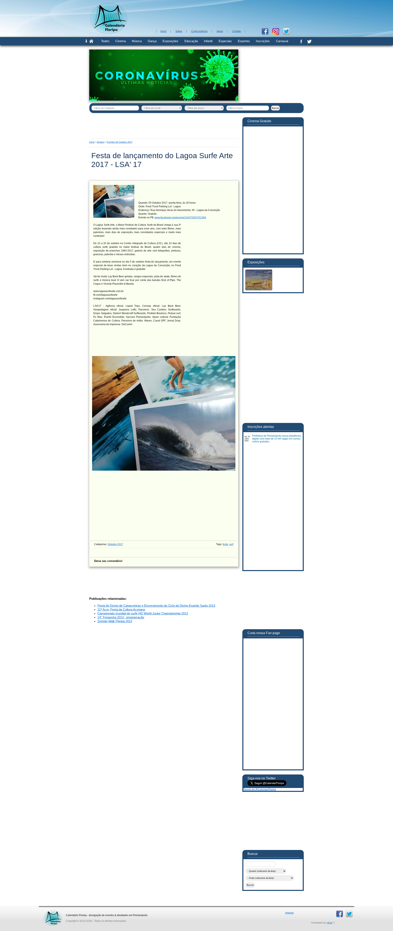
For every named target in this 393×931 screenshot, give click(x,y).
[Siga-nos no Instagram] (277, 31)
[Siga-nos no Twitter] (288, 31)
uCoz (329, 922)
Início (92, 142)
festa (225, 544)
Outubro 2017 (115, 544)
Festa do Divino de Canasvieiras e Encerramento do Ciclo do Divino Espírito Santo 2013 (156, 605)
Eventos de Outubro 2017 (119, 142)
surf (231, 544)
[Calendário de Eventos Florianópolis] (52, 911)
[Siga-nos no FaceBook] (267, 31)
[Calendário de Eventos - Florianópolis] (108, 33)
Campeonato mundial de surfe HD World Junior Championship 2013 (142, 613)
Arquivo (100, 142)
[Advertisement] (229, 14)
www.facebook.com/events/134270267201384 (180, 217)
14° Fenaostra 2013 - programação (120, 617)
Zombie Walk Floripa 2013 (114, 621)
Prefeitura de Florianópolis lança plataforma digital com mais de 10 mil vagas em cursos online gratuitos (276, 438)
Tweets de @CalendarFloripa (259, 789)
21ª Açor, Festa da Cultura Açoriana (121, 609)
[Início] (91, 42)
